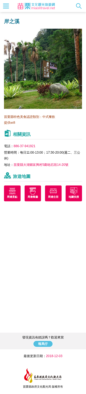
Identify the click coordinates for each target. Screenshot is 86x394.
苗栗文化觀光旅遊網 (36, 6)
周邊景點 (12, 196)
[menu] (6, 6)
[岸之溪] (43, 107)
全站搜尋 (80, 6)
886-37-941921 (24, 146)
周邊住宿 (53, 196)
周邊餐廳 (33, 196)
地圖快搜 (74, 196)
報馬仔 (43, 343)
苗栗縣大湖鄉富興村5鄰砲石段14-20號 (41, 164)
